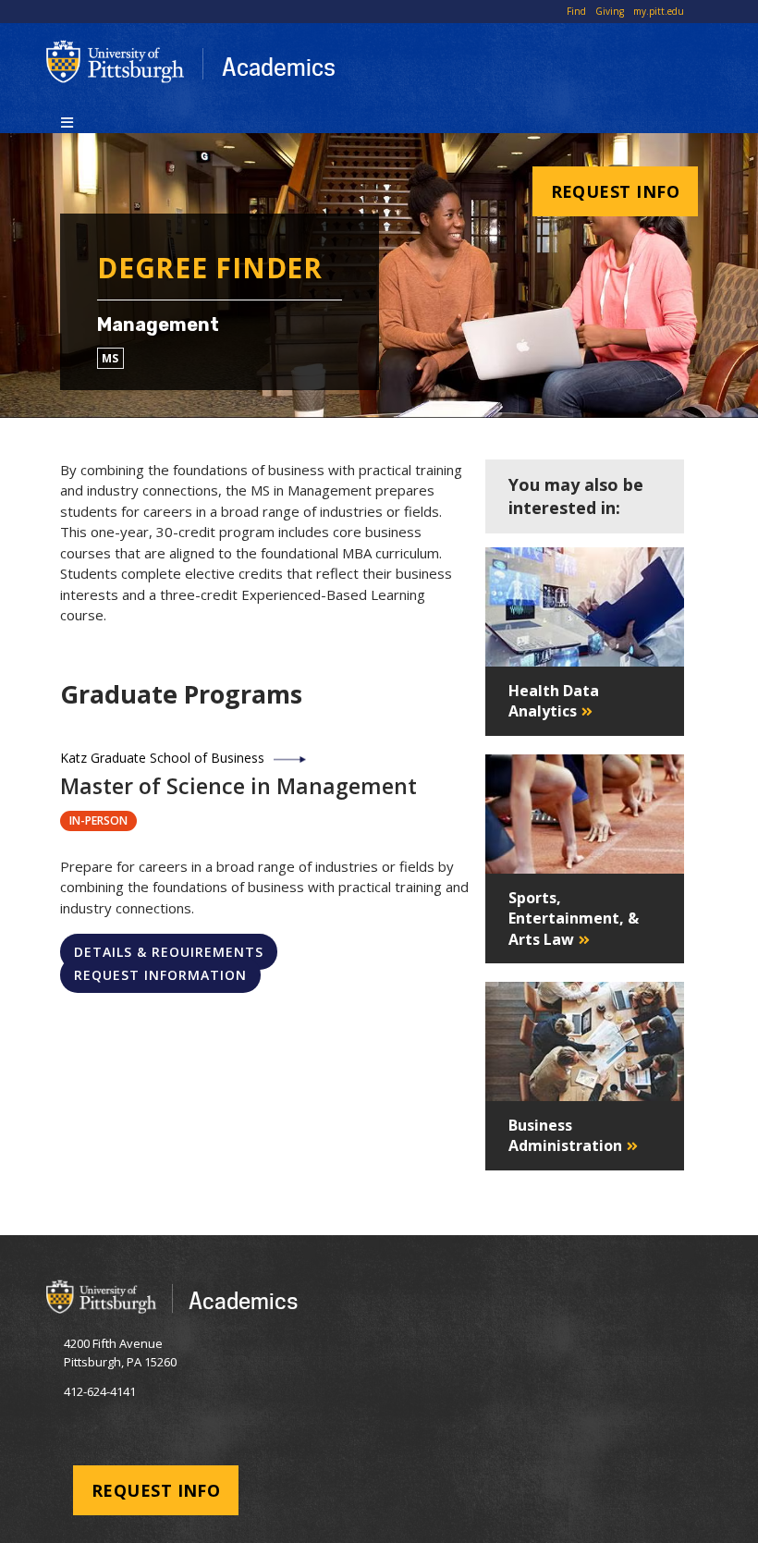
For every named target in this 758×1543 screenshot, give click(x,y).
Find (576, 11)
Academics (279, 67)
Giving (609, 11)
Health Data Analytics (553, 700)
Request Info (615, 191)
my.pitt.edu (658, 11)
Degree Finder (210, 268)
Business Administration (565, 1135)
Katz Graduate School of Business (162, 757)
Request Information (160, 975)
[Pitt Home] (115, 61)
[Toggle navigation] (67, 121)
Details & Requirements (168, 952)
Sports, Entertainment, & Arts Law (573, 918)
